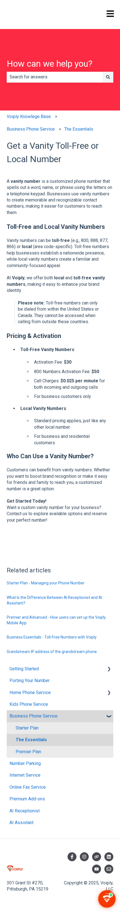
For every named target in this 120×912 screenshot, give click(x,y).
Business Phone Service (31, 129)
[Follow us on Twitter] (96, 856)
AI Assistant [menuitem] (21, 822)
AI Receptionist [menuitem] (24, 810)
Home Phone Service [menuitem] (30, 692)
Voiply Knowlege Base (29, 116)
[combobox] (55, 77)
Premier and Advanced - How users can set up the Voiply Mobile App (56, 620)
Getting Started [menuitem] (24, 668)
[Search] (108, 77)
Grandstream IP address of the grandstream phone (52, 651)
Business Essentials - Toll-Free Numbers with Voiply (52, 637)
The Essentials (78, 129)
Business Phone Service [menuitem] (33, 716)
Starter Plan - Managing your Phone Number (46, 583)
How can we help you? (49, 63)
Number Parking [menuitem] (25, 763)
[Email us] (108, 869)
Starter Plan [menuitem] (27, 728)
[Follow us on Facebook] (72, 856)
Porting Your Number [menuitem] (29, 680)
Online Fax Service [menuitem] (27, 787)
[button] (108, 669)
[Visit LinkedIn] (108, 856)
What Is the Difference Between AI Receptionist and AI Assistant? (54, 600)
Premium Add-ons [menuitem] (27, 798)
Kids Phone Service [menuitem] (28, 704)
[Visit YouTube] (96, 869)
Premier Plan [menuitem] (28, 751)
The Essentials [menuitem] (31, 739)
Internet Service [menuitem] (24, 775)
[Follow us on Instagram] (84, 856)
